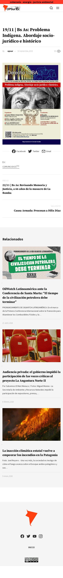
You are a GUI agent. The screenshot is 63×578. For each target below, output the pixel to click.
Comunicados (10, 166)
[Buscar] (51, 8)
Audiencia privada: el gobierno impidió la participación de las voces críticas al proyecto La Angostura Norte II (31, 376)
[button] (58, 8)
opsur (10, 51)
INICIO (31, 547)
